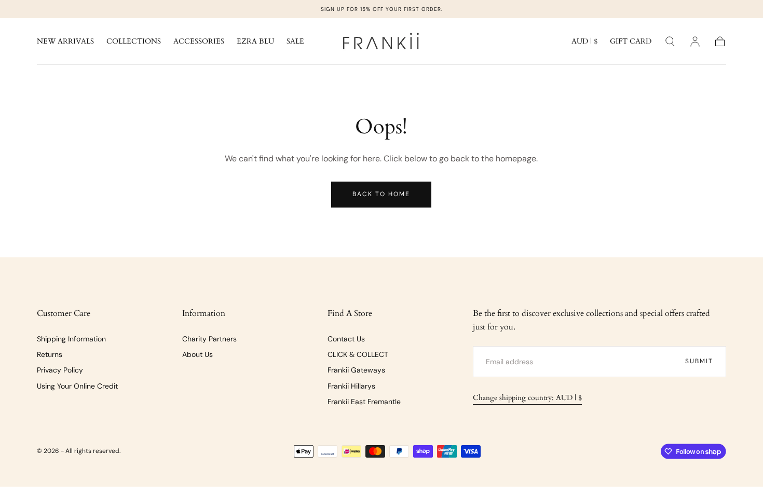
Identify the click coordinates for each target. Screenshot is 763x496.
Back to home (381, 194)
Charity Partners (209, 338)
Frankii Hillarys (351, 386)
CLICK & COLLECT (358, 354)
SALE (295, 41)
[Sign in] (695, 41)
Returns (49, 354)
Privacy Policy (60, 370)
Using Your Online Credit (77, 386)
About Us (197, 354)
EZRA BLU (255, 41)
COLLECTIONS (133, 41)
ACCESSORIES (198, 41)
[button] (584, 43)
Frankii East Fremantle (364, 401)
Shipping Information (71, 338)
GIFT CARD (630, 41)
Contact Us (346, 338)
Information (203, 313)
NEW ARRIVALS (65, 41)
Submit (699, 361)
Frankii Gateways (356, 370)
